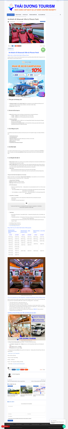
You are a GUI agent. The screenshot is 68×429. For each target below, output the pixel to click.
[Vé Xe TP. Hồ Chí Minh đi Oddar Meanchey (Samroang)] (14, 390)
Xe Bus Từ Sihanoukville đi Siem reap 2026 (38, 381)
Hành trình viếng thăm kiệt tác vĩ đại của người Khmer (16, 381)
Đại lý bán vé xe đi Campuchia (14, 353)
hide (12, 48)
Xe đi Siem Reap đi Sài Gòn (14, 225)
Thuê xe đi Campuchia (33, 14)
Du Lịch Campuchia (41, 14)
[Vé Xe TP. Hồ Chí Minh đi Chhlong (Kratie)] (39, 390)
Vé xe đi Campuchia (10, 14)
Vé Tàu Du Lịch (25, 14)
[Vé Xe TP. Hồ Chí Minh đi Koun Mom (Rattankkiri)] (26, 390)
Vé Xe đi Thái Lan (18, 14)
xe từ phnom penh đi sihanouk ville (18, 363)
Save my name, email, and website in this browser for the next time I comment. (19, 418)
